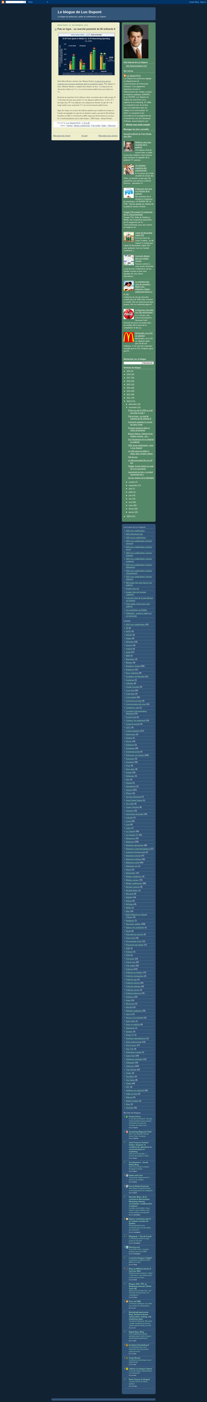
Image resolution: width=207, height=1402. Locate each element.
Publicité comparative (134, 976)
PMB (128, 948)
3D (127, 628)
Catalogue (130, 680)
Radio (104, 126)
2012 (129, 395)
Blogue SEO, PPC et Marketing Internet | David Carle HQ (140, 1286)
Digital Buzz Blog (136, 1332)
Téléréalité (130, 1063)
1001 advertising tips (134, 534)
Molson (129, 901)
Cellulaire (129, 683)
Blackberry (130, 659)
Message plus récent (61, 136)
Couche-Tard (131, 717)
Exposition (130, 759)
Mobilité (129, 897)
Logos (128, 828)
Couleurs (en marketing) (135, 721)
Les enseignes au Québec (136, 610)
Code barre (130, 694)
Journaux (129, 811)
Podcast (129, 952)
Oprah (128, 931)
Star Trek (129, 1049)
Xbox (128, 1104)
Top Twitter (130, 1080)
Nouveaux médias (133, 924)
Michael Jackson (133, 887)
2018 (129, 374)
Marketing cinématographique (138, 849)
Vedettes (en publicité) (135, 1090)
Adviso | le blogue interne (140, 1369)
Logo (128, 825)
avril (131, 502)
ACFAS (129, 635)
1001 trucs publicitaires (135, 531)
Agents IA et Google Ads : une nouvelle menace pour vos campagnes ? (140, 1293)
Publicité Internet (133, 983)
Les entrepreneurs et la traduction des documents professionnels (139, 1349)
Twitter (128, 1083)
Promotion (130, 959)
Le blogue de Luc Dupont (80, 12)
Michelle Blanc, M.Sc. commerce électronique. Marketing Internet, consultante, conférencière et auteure (140, 1201)
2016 (129, 381)
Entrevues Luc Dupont (135, 755)
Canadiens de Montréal (135, 677)
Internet (69, 126)
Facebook (130, 762)
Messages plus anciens (108, 136)
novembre (133, 407)
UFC (128, 1087)
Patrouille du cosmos (134, 934)
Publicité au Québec (134, 973)
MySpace (130, 904)
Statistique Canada (133, 1052)
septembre (133, 485)
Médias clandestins (134, 877)
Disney (129, 741)
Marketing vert (132, 866)
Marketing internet (133, 856)
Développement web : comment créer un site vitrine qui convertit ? (140, 1228)
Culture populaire (133, 731)
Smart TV (130, 1035)
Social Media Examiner (139, 1186)
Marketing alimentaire (134, 845)
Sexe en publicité (133, 1025)
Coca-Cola (130, 690)
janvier (132, 512)
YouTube (129, 1108)
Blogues (129, 663)
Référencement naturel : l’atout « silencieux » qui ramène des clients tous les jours (140, 1275)
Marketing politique (133, 859)
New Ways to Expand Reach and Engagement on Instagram (141, 1189)
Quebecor (130, 997)
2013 (129, 391)
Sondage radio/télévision (136, 1038)
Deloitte (129, 738)
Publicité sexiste (132, 990)
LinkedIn (129, 818)
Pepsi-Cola (130, 938)
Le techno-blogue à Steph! (140, 1258)
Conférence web (132, 708)
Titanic (128, 1073)
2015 (129, 385)
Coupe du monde (133, 724)
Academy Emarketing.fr (139, 1345)
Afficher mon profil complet (138, 125)
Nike (128, 911)
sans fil (129, 1014)
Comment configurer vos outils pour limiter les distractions (140, 1305)
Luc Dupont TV (132, 835)
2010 (129, 401)
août (131, 489)
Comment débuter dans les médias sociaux (142, 258)
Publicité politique (133, 986)
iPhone (129, 793)
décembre (133, 404)
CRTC (128, 728)
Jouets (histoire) (132, 807)
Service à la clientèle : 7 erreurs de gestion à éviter (139, 1155)
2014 (129, 388)
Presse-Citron (135, 1117)
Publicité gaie (131, 980)
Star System (131, 1045)
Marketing (130, 842)
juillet (131, 492)
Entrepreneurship (133, 752)
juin (130, 495)
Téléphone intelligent (134, 1059)
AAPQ (128, 631)
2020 (129, 371)
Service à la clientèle (134, 1018)
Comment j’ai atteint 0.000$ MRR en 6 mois (139, 1261)
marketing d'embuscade (135, 852)
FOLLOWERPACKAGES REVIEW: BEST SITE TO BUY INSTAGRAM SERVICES (140, 1336)
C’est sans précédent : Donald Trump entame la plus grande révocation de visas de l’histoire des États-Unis (140, 1122)
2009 (129, 516)
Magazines (130, 838)
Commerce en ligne (134, 701)
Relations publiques (134, 1011)
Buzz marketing (132, 673)
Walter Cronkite (132, 1101)
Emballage (130, 748)
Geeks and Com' (136, 1175)
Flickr (128, 766)
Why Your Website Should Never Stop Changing (139, 1135)
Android (129, 649)
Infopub (129, 783)
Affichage (130, 642)
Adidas (129, 638)
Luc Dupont (130, 831)
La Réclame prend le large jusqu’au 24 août (139, 1240)
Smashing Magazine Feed (140, 1132)
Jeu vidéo (130, 804)
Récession (130, 1004)
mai (130, 499)
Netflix (128, 908)
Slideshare (130, 1028)
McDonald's (130, 873)
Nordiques (130, 921)
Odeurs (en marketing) (135, 928)
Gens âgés (130, 769)
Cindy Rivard (134, 1358)
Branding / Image (133, 666)
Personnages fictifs (134, 941)
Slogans (129, 1032)
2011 (129, 398)
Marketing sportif (133, 863)
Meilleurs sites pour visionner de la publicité (143, 144)
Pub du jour (132, 457)
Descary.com (134, 1247)
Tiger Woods (131, 1070)
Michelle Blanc (132, 890)
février (131, 509)
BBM (128, 656)
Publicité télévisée (133, 993)
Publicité (129, 969)
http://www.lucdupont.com (136, 66)
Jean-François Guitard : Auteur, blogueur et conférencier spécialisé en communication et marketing (140, 1147)
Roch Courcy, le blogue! (139, 1379)
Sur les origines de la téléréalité (141, 478)
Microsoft (129, 894)
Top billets (130, 1077)
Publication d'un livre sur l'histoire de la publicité (143, 191)
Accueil (84, 136)
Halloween (130, 776)
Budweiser (130, 670)
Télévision (111, 126)
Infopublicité (131, 786)
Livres (128, 821)
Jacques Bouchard (133, 797)
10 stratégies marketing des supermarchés (141, 168)
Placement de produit (134, 945)
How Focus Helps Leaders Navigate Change (139, 1168)
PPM (128, 955)
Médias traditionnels (82, 126)
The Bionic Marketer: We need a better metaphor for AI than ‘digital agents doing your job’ (140, 1323)
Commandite (131, 697)
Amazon (129, 645)
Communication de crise (136, 704)
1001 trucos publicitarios (136, 538)
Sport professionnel (134, 1042)
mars (131, 505)
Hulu (128, 780)
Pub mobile (95, 126)
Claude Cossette (132, 687)
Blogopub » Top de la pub (140, 1236)
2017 (129, 378)
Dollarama (130, 745)
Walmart (129, 1097)
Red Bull (129, 1007)
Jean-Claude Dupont (134, 800)
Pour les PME (135, 1301)
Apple (128, 652)
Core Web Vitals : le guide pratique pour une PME (139, 1250)
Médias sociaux (132, 880)
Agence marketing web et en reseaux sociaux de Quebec (140, 1221)
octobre (132, 482)
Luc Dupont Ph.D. (133, 76)
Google (129, 773)
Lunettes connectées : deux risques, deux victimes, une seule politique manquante (139, 1210)
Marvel (128, 870)
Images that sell (132, 589)
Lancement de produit (134, 814)
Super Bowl (130, 1056)
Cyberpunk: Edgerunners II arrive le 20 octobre (139, 1179)
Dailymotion (130, 734)
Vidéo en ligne (131, 1094)
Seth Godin (130, 1021)
